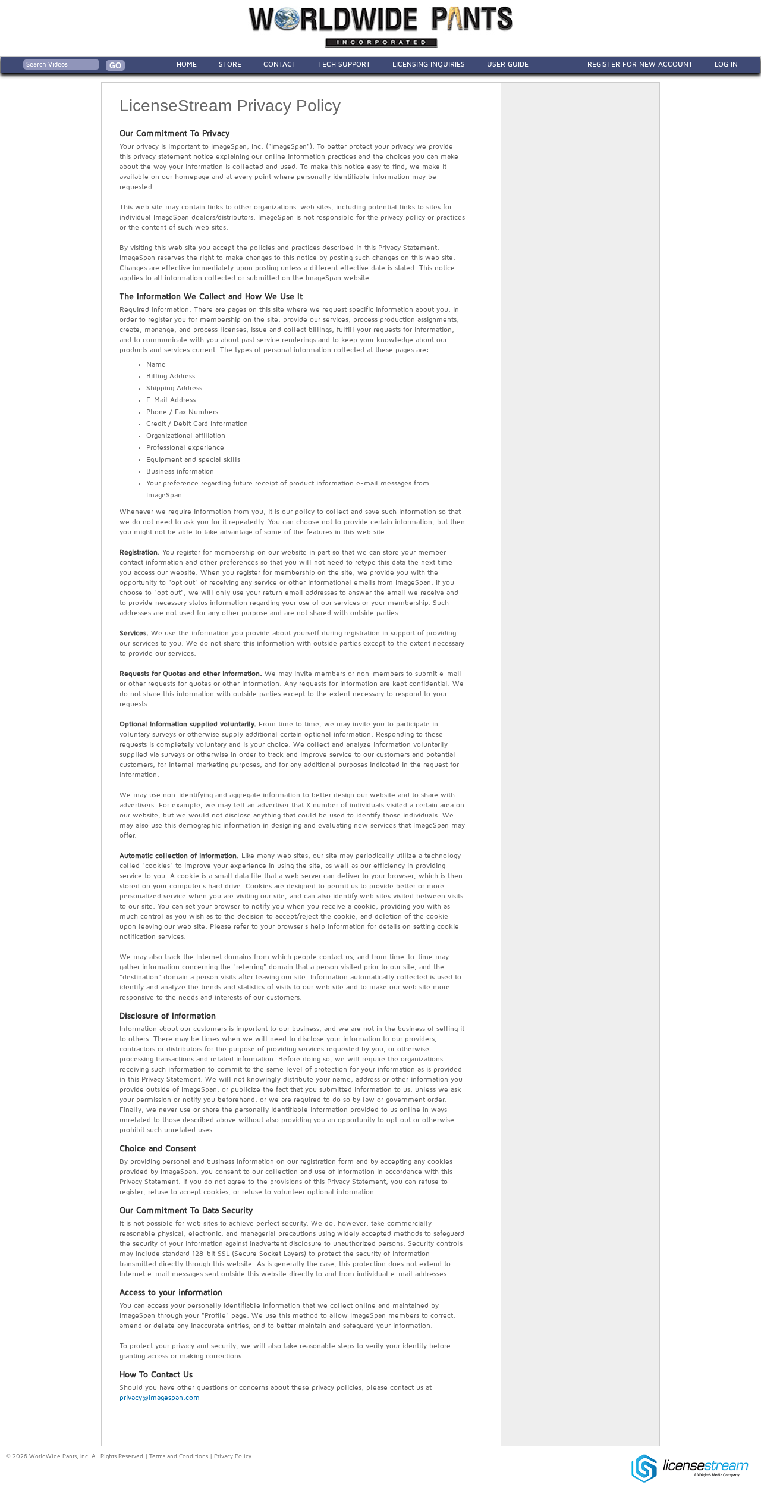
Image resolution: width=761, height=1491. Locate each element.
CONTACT (279, 64)
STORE (230, 64)
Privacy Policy (232, 1456)
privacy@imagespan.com (160, 1397)
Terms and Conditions (178, 1456)
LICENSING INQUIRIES (428, 64)
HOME (187, 64)
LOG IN (726, 64)
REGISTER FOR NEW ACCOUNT (640, 64)
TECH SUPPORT (344, 64)
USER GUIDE (508, 64)
